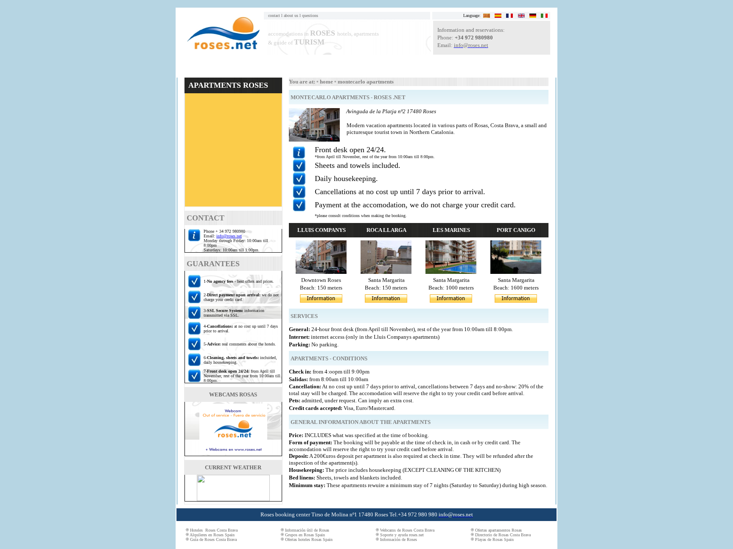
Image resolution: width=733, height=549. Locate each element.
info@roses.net (229, 236)
